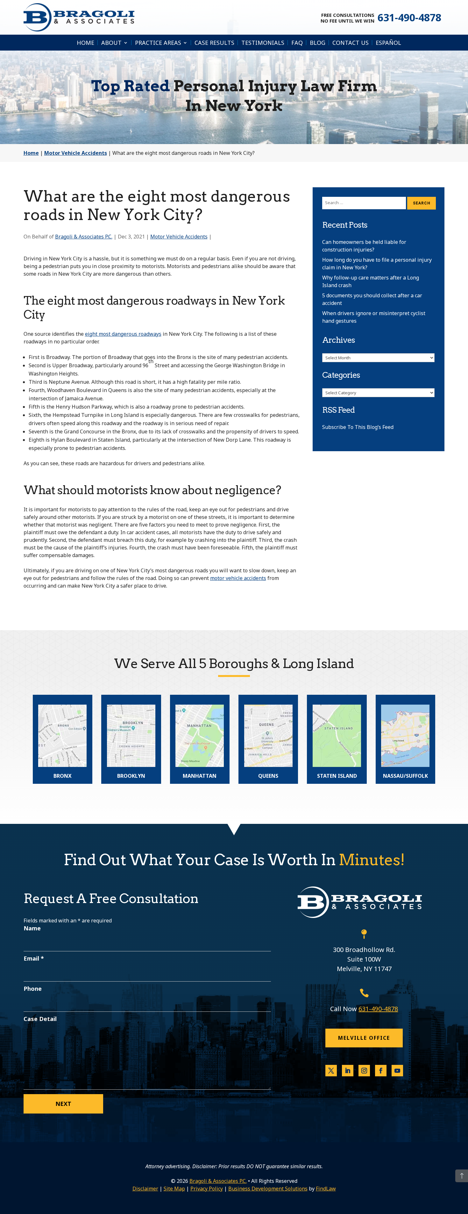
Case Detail (40, 1019)
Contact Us (350, 42)
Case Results (214, 42)
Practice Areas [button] (158, 42)
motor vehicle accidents (238, 578)
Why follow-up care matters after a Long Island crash (370, 281)
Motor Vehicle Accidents (179, 236)
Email (34, 958)
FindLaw (326, 1188)
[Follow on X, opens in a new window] (331, 1070)
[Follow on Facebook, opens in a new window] (380, 1070)
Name (32, 928)
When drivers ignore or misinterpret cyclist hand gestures (373, 317)
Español (388, 42)
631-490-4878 (409, 17)
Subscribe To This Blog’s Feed (358, 427)
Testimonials (262, 42)
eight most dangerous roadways (123, 333)
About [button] (111, 42)
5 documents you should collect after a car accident (372, 299)
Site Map (174, 1188)
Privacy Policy (206, 1188)
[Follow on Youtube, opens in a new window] (397, 1070)
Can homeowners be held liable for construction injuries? (364, 245)
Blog (317, 42)
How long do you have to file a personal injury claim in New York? (377, 263)
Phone (33, 988)
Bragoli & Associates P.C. (83, 236)
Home (85, 42)
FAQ (297, 42)
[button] (461, 1175)
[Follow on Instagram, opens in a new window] (364, 1070)
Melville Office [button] (364, 1037)
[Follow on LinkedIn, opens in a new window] (347, 1070)
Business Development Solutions (268, 1188)
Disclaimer (145, 1188)
